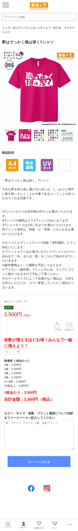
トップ (6, 27)
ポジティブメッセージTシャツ (32, 27)
